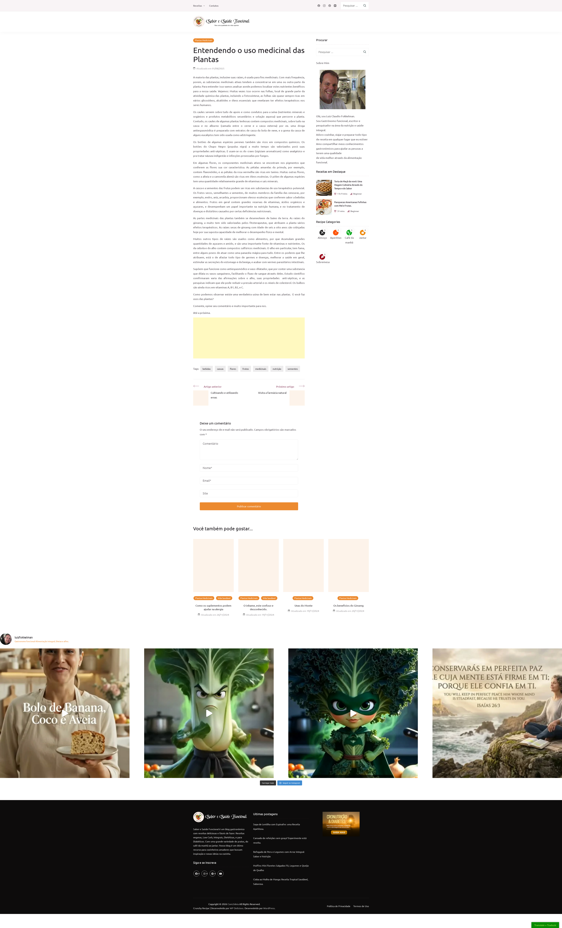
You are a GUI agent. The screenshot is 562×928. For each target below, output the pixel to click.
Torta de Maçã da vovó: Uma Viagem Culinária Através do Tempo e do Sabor (348, 185)
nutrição (277, 368)
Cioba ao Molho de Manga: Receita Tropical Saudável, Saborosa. (280, 881)
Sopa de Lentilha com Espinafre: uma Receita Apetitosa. (276, 826)
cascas (220, 368)
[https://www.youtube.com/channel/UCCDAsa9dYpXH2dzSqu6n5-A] (220, 873)
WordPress (269, 908)
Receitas (197, 5)
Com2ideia (233, 904)
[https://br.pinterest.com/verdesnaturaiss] (212, 873)
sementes (293, 368)
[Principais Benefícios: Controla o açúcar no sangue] (209, 713)
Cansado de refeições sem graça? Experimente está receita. (279, 840)
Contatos (214, 5)
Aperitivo (335, 237)
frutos (246, 368)
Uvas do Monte (303, 605)
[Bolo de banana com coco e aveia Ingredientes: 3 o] (65, 713)
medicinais (260, 368)
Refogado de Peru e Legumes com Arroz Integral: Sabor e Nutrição (279, 854)
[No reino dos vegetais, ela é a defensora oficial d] (353, 713)
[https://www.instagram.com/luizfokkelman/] (204, 873)
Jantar (362, 237)
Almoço (322, 237)
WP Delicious (236, 908)
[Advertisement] (249, 337)
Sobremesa (323, 261)
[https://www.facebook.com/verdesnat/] (196, 873)
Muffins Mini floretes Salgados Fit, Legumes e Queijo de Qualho (281, 868)
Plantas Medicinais (203, 40)
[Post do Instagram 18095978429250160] (497, 713)
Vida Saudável (224, 598)
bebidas (207, 368)
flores (233, 368)
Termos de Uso (361, 906)
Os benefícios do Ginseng (348, 605)
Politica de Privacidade (338, 906)
